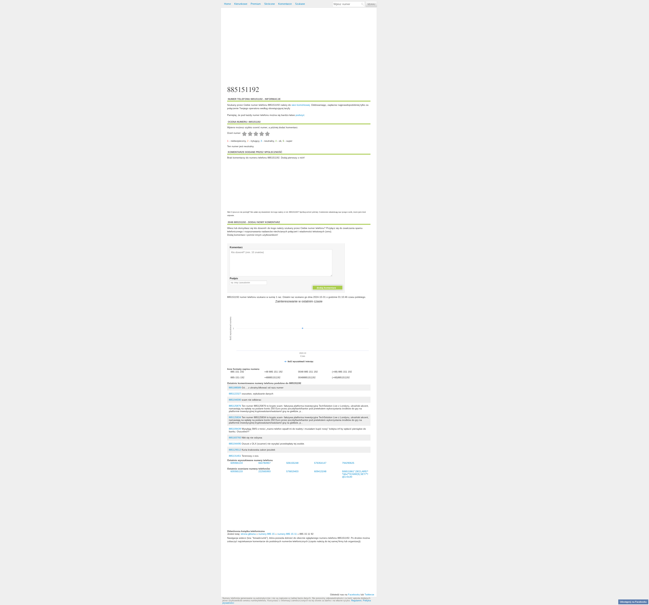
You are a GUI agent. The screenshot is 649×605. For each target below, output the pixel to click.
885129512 (235, 449)
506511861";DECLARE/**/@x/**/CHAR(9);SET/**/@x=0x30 (355, 474)
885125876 (235, 405)
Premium (256, 3)
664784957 (264, 463)
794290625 (348, 463)
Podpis (234, 278)
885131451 (235, 455)
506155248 (292, 463)
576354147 (320, 463)
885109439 (235, 428)
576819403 (292, 471)
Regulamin (356, 600)
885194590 (235, 399)
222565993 (264, 471)
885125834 (235, 417)
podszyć (300, 115)
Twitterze (369, 594)
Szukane (300, 3)
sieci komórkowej (301, 105)
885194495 (235, 443)
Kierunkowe (240, 3)
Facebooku (354, 594)
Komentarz (236, 247)
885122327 (235, 393)
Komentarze (285, 3)
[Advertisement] (298, 47)
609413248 (320, 471)
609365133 (237, 463)
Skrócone (269, 3)
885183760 (235, 437)
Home (227, 3)
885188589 (235, 387)
